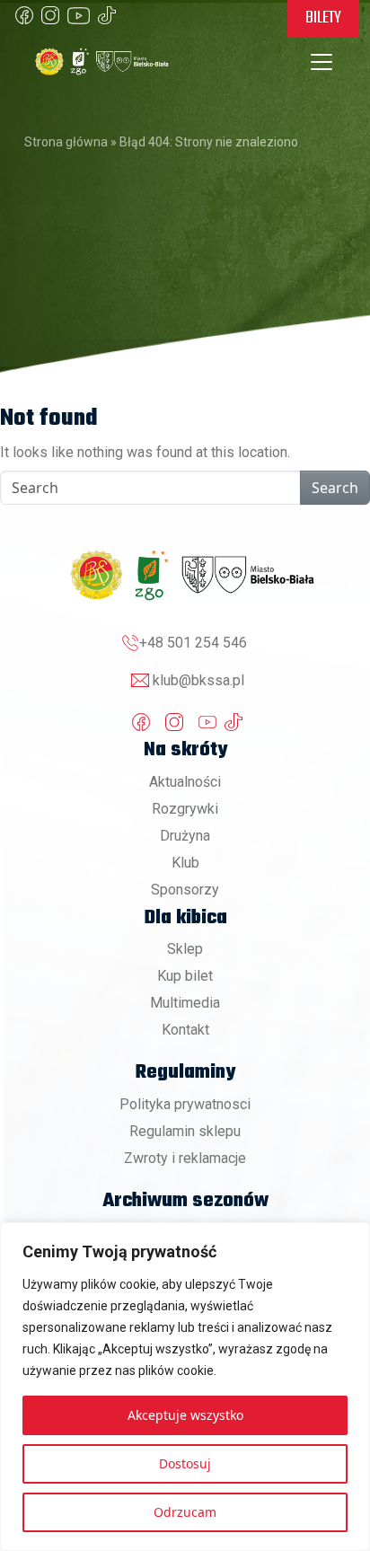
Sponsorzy (185, 889)
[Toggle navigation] (321, 62)
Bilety (323, 17)
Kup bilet (185, 975)
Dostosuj (185, 1463)
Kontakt (185, 1029)
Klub (185, 862)
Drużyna (185, 835)
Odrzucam (185, 1511)
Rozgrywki (185, 808)
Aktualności (185, 781)
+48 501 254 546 (193, 642)
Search (335, 488)
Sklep (185, 948)
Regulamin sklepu (185, 1131)
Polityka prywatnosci (185, 1104)
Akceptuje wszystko (185, 1414)
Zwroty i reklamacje (185, 1158)
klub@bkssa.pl (198, 680)
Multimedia (185, 1002)
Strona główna (66, 142)
